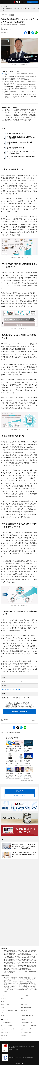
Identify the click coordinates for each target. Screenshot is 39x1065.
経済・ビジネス (5, 14)
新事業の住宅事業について (15, 148)
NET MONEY (4, 1035)
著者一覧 (3, 1007)
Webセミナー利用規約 (6, 1025)
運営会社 (23, 998)
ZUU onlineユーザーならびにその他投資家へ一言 (21, 157)
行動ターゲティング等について (28, 1028)
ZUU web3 (23, 1035)
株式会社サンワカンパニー (9, 73)
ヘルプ (3, 1038)
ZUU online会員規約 (6, 1022)
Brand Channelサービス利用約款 (28, 1025)
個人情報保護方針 (5, 1032)
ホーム (3, 995)
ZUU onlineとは (24, 995)
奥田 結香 (6, 29)
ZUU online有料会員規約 (26, 1022)
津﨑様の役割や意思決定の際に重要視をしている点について (21, 137)
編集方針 (23, 1019)
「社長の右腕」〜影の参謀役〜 (12, 732)
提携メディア (24, 1010)
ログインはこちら (19, 795)
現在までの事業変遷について (16, 133)
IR (21, 1001)
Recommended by (25, 780)
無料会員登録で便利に (32, 2)
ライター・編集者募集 (26, 1007)
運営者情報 (4, 998)
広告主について (5, 1015)
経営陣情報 (4, 1001)
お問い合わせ (24, 1004)
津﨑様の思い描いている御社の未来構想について (21, 143)
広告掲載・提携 (5, 1004)
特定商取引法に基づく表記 (7, 1028)
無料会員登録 (19, 791)
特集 (12, 14)
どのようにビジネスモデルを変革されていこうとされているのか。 (21, 152)
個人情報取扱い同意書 (26, 1032)
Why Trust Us (4, 1019)
